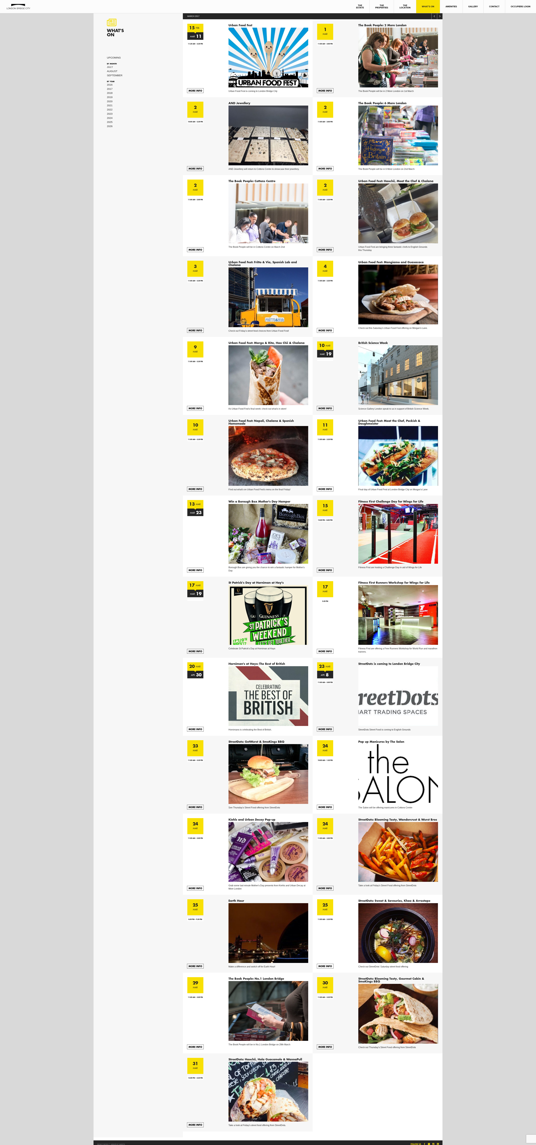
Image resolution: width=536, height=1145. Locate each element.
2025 (110, 122)
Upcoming (114, 57)
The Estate (360, 6)
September (114, 75)
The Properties (381, 6)
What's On (428, 6)
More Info (195, 90)
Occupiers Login (520, 6)
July (110, 67)
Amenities (451, 6)
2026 (110, 126)
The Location (405, 6)
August (112, 71)
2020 (110, 101)
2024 (110, 118)
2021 (110, 105)
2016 (110, 84)
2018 (110, 93)
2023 (110, 113)
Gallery (473, 6)
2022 (110, 109)
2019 (110, 97)
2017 (110, 89)
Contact (494, 6)
